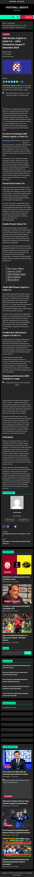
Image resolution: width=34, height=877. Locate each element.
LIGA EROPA (6, 34)
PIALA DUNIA (7, 854)
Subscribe (29, 17)
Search (6, 648)
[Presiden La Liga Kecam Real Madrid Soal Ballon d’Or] (17, 594)
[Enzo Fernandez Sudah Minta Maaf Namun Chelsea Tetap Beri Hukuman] (17, 818)
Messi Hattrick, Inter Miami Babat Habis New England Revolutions (16, 274)
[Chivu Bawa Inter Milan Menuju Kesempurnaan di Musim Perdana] (17, 759)
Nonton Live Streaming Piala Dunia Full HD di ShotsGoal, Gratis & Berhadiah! (16, 862)
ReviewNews (28, 873)
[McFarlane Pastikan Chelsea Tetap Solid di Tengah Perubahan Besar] (17, 789)
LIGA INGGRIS (8, 796)
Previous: (17, 534)
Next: (16, 541)
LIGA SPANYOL (16, 601)
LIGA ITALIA (7, 767)
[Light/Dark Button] (14, 17)
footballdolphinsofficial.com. (17, 488)
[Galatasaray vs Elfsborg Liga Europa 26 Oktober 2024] (17, 564)
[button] (18, 17)
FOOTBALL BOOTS (17, 7)
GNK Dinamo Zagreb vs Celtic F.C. (12, 142)
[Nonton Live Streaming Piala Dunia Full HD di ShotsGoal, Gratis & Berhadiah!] (17, 847)
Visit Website (10, 520)
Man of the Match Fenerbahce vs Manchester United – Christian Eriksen (15, 637)
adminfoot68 (8, 52)
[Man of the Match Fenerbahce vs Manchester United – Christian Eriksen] (17, 623)
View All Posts (23, 520)
